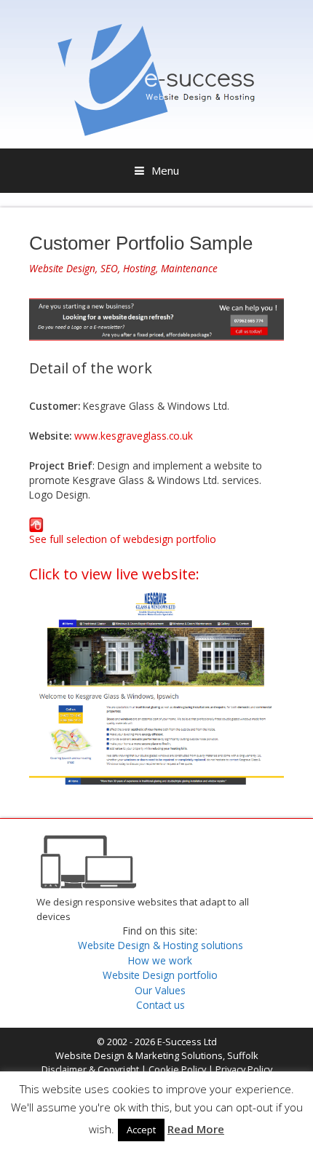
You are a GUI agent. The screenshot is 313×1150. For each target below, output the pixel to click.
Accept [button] (141, 1129)
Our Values (160, 990)
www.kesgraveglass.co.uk (133, 436)
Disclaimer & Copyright (90, 1069)
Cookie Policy (177, 1069)
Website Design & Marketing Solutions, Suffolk (156, 1055)
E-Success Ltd (187, 1041)
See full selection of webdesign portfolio (122, 539)
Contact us (160, 1005)
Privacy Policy (243, 1069)
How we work (160, 960)
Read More (195, 1129)
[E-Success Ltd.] (156, 131)
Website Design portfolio (160, 975)
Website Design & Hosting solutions (160, 945)
